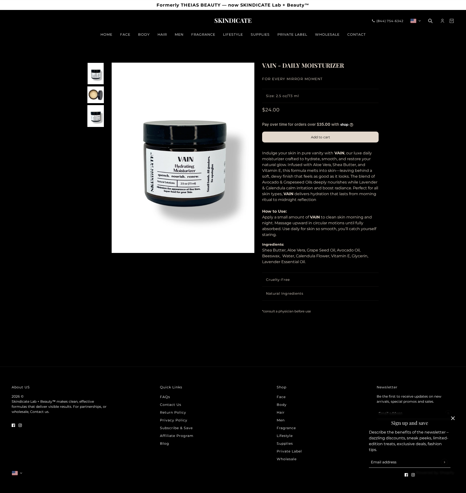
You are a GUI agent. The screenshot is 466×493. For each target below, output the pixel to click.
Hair (281, 412)
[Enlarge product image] (183, 158)
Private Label (289, 451)
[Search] (430, 21)
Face (281, 397)
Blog (164, 443)
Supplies (285, 443)
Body (282, 404)
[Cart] (451, 21)
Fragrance (286, 428)
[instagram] (413, 474)
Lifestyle (285, 436)
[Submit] (444, 462)
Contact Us (170, 404)
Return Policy (173, 412)
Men (281, 420)
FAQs (165, 397)
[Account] (442, 21)
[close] (452, 418)
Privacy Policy (173, 420)
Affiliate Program (176, 436)
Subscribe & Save (176, 428)
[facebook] (406, 474)
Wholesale (287, 459)
